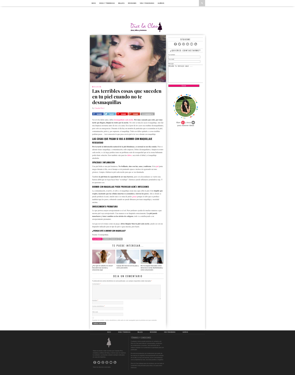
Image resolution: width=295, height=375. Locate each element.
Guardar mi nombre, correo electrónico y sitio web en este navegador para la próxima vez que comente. (124, 320)
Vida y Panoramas (147, 3)
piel (157, 166)
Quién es (161, 3)
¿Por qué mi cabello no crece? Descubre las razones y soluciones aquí (102, 268)
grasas (134, 196)
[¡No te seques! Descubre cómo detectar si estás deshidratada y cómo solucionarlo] (152, 263)
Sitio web (95, 312)
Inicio (94, 3)
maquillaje (114, 239)
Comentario (96, 284)
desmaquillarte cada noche (123, 119)
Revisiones (132, 3)
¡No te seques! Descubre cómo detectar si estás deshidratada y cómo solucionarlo (152, 268)
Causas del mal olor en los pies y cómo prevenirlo (127, 267)
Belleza (121, 3)
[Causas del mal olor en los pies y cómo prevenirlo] (127, 263)
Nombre (95, 300)
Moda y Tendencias (107, 3)
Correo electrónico (98, 306)
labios (129, 155)
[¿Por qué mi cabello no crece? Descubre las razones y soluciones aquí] (103, 263)
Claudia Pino (99, 108)
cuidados (106, 239)
